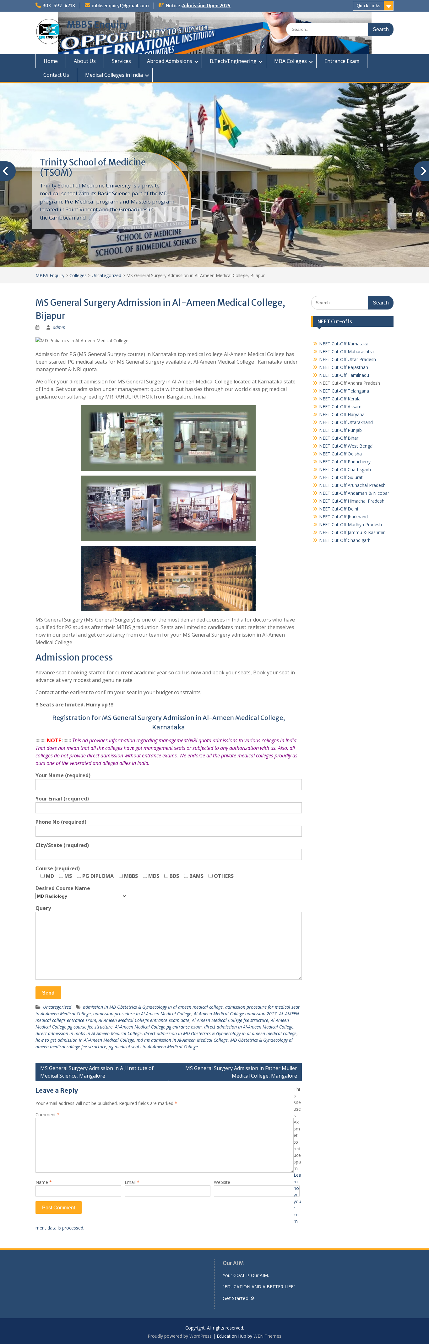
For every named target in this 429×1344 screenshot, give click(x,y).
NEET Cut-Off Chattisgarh (345, 469)
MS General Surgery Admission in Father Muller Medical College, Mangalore (241, 1072)
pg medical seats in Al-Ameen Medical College (153, 1047)
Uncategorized (57, 1007)
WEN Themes (267, 1336)
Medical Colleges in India (114, 74)
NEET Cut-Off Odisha (340, 454)
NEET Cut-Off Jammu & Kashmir (352, 532)
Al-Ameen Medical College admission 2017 (235, 1014)
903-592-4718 (58, 5)
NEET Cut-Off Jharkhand (343, 517)
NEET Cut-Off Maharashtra (346, 351)
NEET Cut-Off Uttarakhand (346, 422)
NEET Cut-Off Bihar (338, 438)
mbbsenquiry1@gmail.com (120, 5)
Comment (47, 1115)
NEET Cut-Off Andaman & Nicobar (354, 493)
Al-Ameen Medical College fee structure (230, 1020)
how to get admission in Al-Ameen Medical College (84, 1040)
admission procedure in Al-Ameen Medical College (142, 1014)
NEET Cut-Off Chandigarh (345, 540)
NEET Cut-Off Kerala (340, 399)
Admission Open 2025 (206, 5)
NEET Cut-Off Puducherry (345, 462)
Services (121, 61)
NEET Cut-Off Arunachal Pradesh (352, 485)
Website (222, 1182)
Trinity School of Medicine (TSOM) (93, 168)
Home (51, 61)
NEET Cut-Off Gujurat (341, 477)
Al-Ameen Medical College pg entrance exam (158, 1027)
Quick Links (368, 5)
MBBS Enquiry (97, 24)
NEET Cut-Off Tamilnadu (344, 375)
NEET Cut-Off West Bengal (346, 446)
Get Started (235, 1298)
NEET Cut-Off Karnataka (343, 344)
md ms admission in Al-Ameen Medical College (182, 1040)
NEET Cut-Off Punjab (340, 430)
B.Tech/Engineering (233, 61)
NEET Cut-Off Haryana (342, 414)
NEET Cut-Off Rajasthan (343, 367)
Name (43, 1182)
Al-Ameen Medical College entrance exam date (144, 1020)
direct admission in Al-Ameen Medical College (248, 1027)
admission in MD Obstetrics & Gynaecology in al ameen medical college (153, 1007)
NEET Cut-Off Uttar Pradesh (347, 359)
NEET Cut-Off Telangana (344, 391)
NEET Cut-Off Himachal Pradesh (351, 501)
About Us (85, 61)
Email (132, 1182)
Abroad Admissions (169, 61)
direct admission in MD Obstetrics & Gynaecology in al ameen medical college (220, 1033)
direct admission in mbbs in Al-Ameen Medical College (88, 1033)
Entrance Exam (341, 61)
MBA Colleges (290, 61)
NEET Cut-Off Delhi (338, 509)
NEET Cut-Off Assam (340, 407)
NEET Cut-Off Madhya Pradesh (350, 524)
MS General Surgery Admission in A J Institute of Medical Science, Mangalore (97, 1072)
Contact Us (56, 74)
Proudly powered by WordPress (180, 1336)
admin (59, 327)
